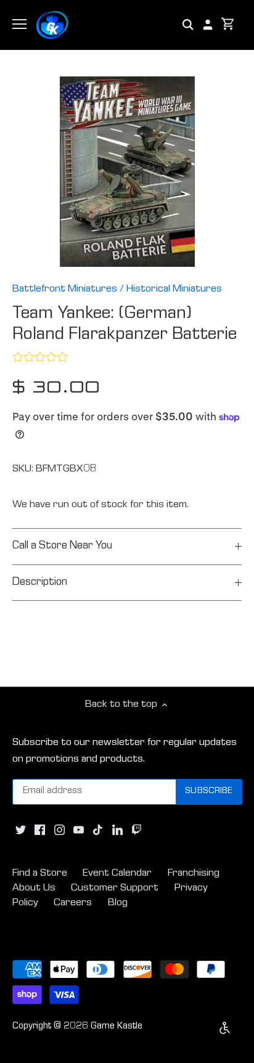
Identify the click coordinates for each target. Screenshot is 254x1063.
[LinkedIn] (117, 830)
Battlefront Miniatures (64, 289)
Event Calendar (117, 873)
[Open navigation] (19, 24)
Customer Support (114, 888)
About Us (33, 888)
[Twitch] (136, 830)
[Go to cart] (228, 25)
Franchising (193, 873)
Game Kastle (116, 1027)
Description (39, 582)
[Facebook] (40, 830)
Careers (73, 903)
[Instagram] (59, 830)
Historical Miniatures (174, 289)
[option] (127, 171)
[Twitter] (20, 830)
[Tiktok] (97, 830)
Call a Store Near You (62, 546)
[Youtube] (78, 830)
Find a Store (39, 873)
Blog (118, 903)
